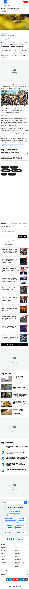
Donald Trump (20, 518)
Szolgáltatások (4, 570)
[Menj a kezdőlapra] (5, 1)
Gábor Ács (5, 33)
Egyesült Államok (10, 522)
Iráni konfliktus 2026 (14, 515)
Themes (3, 544)
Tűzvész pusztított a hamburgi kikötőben (11, 162)
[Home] (1, 5)
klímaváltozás (20, 525)
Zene (9, 529)
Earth (16, 550)
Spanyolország (20, 532)
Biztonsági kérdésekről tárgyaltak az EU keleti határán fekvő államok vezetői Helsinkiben (12, 158)
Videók (3, 559)
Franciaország (8, 525)
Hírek (5, 5)
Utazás (3, 556)
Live (26, 1)
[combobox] (14, 502)
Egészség (17, 553)
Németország (16, 170)
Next (2, 553)
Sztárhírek (18, 529)
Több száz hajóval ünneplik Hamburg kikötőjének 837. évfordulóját (10, 153)
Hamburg (13, 167)
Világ (9, 5)
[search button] (25, 502)
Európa (3, 547)
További (3, 574)
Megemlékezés (8, 532)
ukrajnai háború (9, 518)
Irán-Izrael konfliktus (14, 511)
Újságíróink (4, 562)
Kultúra (21, 522)
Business (3, 550)
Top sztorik (6, 374)
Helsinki (5, 167)
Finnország (6, 170)
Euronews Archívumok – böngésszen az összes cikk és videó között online (21, 564)
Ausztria (12, 174)
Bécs (4, 174)
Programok (18, 559)
